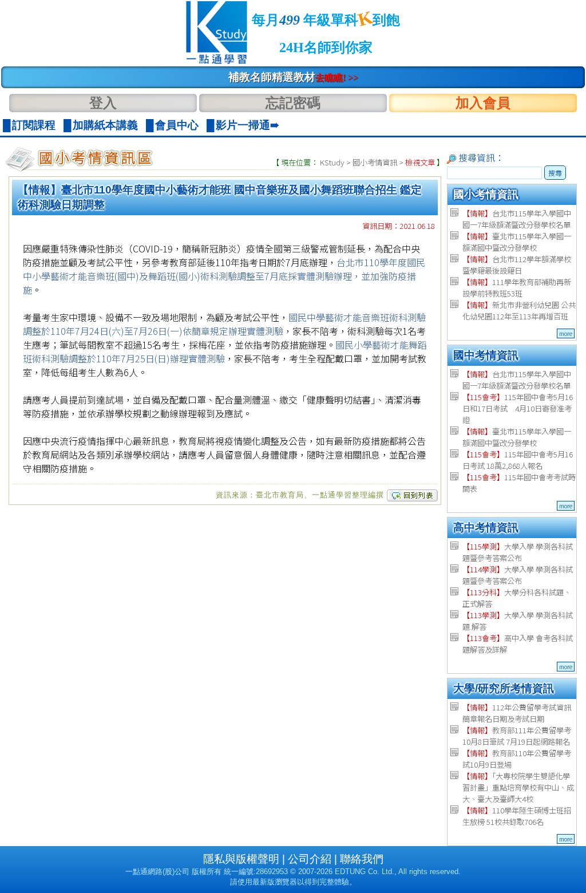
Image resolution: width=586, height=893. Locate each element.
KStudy (332, 162)
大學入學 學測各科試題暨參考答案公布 (517, 552)
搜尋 (555, 172)
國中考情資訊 (485, 355)
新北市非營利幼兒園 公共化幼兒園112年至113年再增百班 (519, 310)
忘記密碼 (293, 102)
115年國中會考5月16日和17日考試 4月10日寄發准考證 (517, 408)
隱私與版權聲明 (241, 859)
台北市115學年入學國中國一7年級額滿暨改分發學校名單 (516, 219)
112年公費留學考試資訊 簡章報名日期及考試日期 (516, 713)
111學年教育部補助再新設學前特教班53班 (516, 287)
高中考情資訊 (485, 527)
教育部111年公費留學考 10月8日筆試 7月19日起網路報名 (516, 736)
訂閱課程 (34, 125)
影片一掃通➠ (247, 125)
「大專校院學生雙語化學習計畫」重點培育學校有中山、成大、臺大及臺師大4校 (518, 787)
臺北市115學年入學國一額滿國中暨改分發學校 (516, 242)
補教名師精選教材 (293, 77)
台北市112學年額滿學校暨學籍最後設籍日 (516, 265)
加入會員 (483, 102)
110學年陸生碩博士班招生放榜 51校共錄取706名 (516, 816)
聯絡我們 (361, 859)
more (565, 333)
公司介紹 (309, 859)
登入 (103, 102)
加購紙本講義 (105, 125)
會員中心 (177, 125)
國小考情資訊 (375, 162)
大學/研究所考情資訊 (503, 688)
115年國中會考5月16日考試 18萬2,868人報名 (517, 460)
